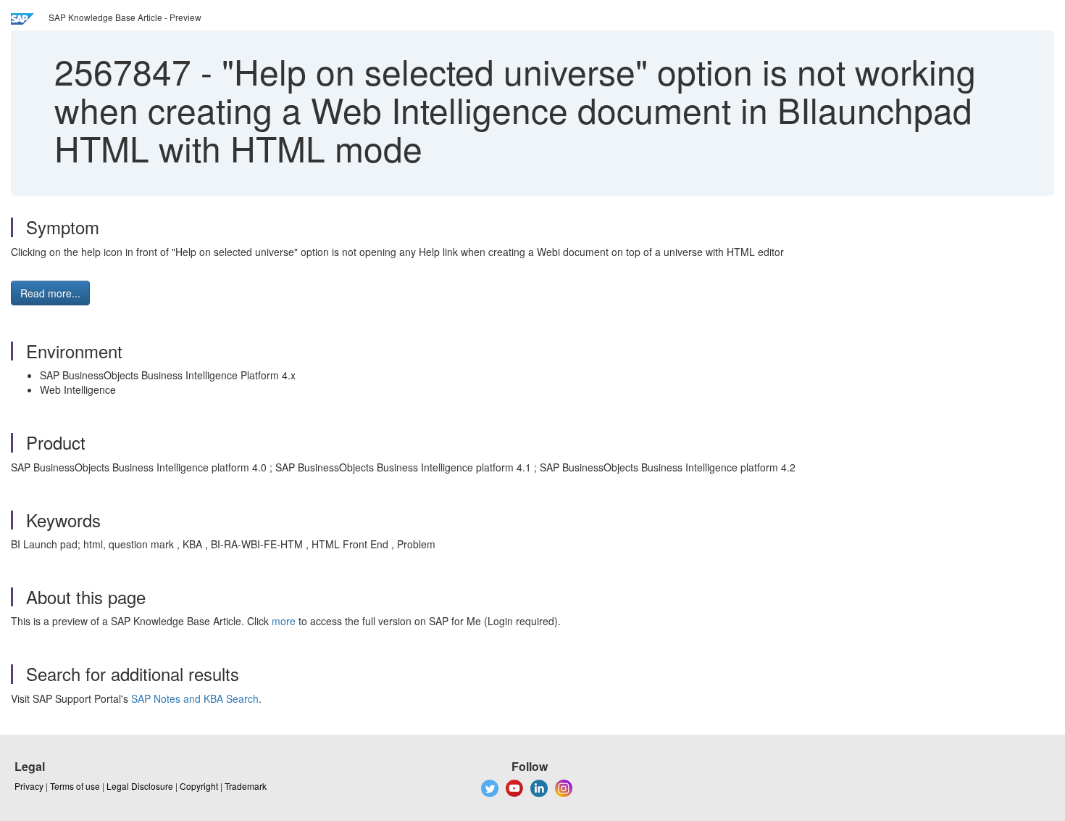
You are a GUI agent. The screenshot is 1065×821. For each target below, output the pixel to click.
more (284, 621)
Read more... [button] (50, 293)
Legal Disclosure (139, 786)
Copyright (199, 786)
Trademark (246, 786)
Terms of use (75, 786)
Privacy (28, 786)
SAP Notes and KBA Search (195, 698)
